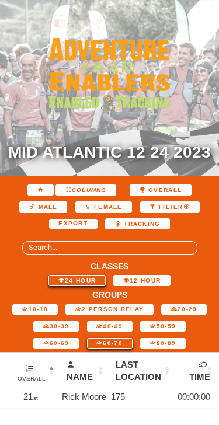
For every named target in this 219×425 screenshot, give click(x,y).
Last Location (138, 371)
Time (199, 377)
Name (80, 377)
